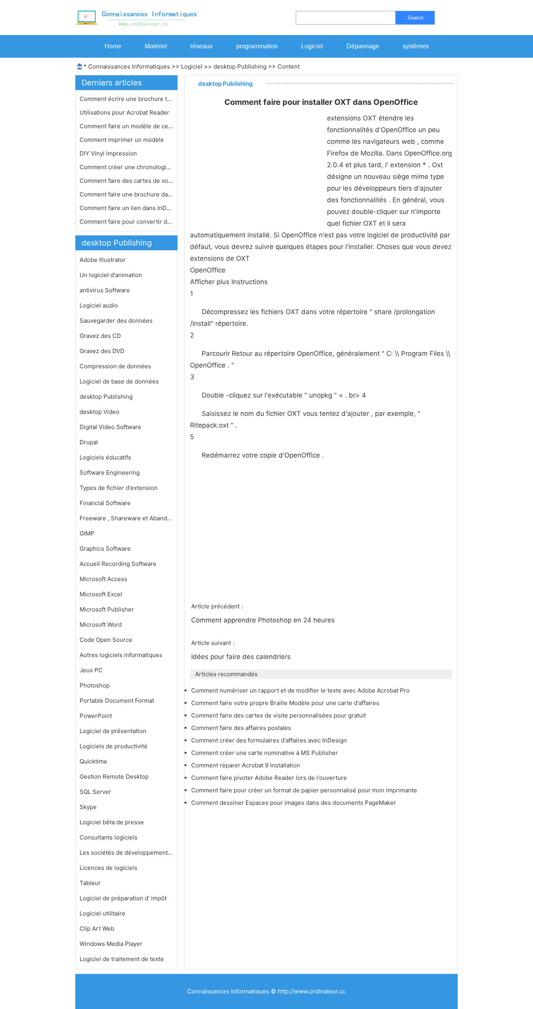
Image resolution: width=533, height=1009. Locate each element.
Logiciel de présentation (113, 731)
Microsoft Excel (101, 594)
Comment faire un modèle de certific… (126, 126)
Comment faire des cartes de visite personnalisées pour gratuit (279, 715)
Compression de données (115, 366)
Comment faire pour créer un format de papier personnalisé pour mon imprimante (305, 790)
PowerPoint (96, 715)
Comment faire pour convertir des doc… (126, 221)
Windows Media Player (111, 943)
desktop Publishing (239, 66)
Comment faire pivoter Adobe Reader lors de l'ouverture (269, 777)
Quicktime (93, 761)
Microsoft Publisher (107, 609)
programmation (257, 46)
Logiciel (312, 46)
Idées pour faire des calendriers (242, 657)
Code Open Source (106, 639)
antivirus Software (105, 290)
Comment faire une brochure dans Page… (126, 194)
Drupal (89, 442)
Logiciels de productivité (113, 746)
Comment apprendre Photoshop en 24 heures (264, 620)
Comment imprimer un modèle (122, 139)
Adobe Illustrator (103, 259)
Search (415, 18)
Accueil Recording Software (118, 563)
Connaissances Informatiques (129, 66)
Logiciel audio (99, 305)
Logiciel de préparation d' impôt (123, 898)
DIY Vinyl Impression (109, 153)
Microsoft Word (101, 624)
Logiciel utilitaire (102, 913)
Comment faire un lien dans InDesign (126, 208)
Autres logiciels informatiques (121, 655)
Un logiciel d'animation (111, 275)
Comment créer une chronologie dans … (126, 167)
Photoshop (95, 685)
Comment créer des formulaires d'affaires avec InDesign (269, 740)
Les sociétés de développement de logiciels (126, 852)
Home (113, 46)
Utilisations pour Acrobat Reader (125, 112)
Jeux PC (91, 670)
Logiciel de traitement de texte (122, 959)
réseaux (201, 46)
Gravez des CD (100, 335)
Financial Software (105, 503)
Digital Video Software (110, 427)
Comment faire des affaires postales (242, 728)
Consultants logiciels (108, 837)
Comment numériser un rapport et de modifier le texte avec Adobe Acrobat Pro (301, 690)
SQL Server (95, 791)
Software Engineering (110, 472)
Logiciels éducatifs (105, 457)
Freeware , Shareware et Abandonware (126, 518)
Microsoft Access (103, 579)
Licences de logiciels (108, 867)
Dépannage (362, 46)
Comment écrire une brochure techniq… (126, 98)
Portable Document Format (117, 700)
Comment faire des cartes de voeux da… (126, 180)
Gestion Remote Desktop (114, 776)
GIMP (87, 533)
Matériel (156, 46)
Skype (88, 807)
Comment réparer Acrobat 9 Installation (246, 765)
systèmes (416, 46)
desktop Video (99, 411)
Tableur (90, 883)
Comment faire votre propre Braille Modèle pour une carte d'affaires (286, 703)
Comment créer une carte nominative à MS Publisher (265, 752)
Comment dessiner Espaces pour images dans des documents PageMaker (294, 802)
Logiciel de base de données (119, 381)
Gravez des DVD (102, 351)
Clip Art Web (97, 928)
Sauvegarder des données (116, 320)
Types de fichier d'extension (119, 487)
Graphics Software (105, 548)
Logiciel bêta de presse (112, 822)
